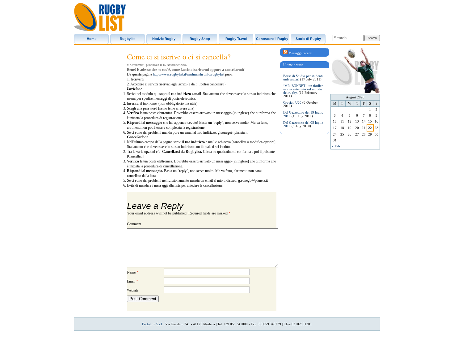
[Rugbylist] (100, 17)
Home (91, 39)
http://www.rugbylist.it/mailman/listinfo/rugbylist (188, 74)
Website (132, 290)
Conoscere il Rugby (272, 39)
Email (132, 281)
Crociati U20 (292, 102)
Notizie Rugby (163, 39)
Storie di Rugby (308, 39)
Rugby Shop (200, 39)
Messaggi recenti (300, 53)
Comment (134, 224)
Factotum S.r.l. (152, 324)
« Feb (336, 146)
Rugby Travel (236, 39)
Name (132, 272)
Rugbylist (128, 39)
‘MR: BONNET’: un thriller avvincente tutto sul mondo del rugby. (303, 89)
